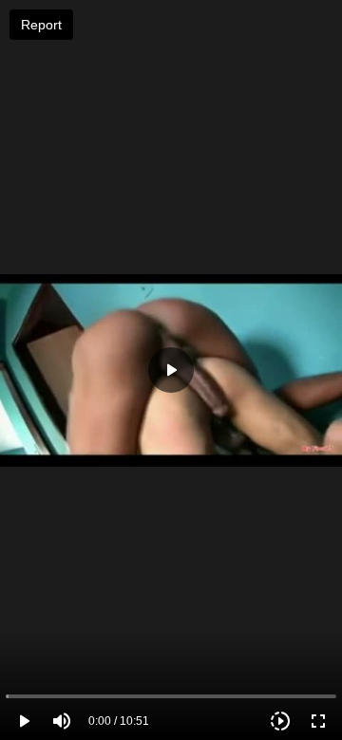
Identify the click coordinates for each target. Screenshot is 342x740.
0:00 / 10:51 (118, 721)
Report (41, 24)
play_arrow (23, 721)
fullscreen (318, 721)
